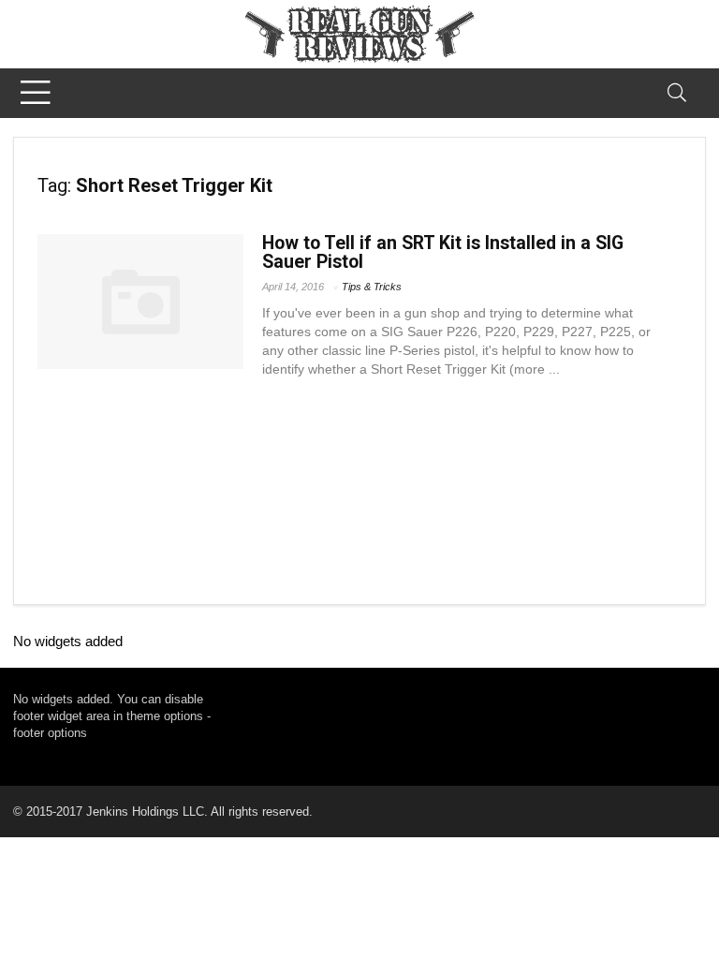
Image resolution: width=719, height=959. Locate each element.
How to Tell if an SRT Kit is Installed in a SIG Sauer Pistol (443, 252)
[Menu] (35, 93)
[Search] (676, 93)
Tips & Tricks (372, 286)
